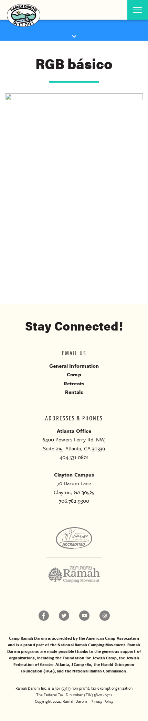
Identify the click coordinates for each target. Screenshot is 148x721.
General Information (74, 365)
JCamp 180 (81, 664)
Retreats (74, 383)
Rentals (74, 392)
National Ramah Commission (99, 671)
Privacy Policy (102, 701)
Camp (74, 374)
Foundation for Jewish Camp (90, 658)
